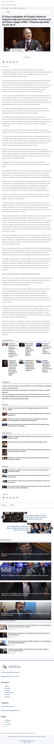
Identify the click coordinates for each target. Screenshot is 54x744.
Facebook (7, 724)
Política (3, 4)
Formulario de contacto (7, 706)
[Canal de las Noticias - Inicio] (2, 12)
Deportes (5, 404)
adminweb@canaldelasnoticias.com (11, 710)
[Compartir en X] (6, 62)
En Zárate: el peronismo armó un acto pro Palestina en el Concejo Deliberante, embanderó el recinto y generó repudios (13, 350)
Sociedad (7, 690)
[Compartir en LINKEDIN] (10, 62)
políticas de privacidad (31, 736)
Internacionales (13, 4)
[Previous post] (3, 517)
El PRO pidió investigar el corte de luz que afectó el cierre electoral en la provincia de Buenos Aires (35, 517)
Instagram (8, 720)
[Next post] (51, 528)
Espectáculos (6, 433)
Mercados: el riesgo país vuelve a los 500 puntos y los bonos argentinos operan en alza (46, 348)
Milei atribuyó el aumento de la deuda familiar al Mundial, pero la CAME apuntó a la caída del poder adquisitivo (30, 365)
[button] (52, 12)
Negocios (5, 466)
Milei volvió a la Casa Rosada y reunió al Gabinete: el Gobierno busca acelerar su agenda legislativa (29, 349)
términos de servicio (41, 736)
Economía (8, 4)
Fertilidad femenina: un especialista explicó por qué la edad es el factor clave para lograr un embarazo (47, 366)
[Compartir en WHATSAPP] (13, 62)
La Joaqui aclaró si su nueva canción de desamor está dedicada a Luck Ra (27, 442)
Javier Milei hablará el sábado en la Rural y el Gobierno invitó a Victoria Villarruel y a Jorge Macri (18, 528)
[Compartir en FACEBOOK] (3, 62)
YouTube (7, 722)
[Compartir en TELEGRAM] (17, 62)
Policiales (7, 694)
